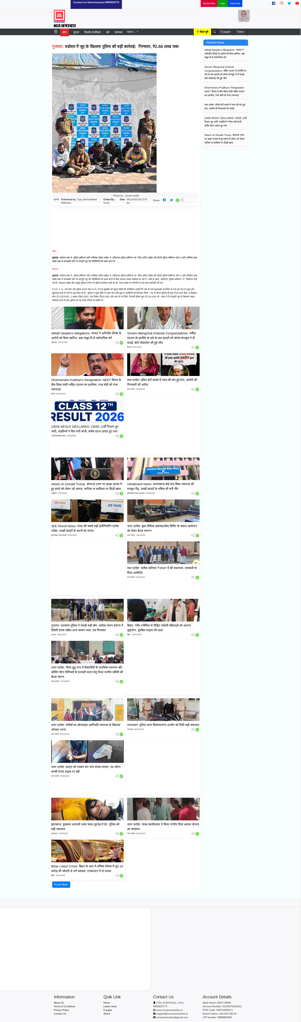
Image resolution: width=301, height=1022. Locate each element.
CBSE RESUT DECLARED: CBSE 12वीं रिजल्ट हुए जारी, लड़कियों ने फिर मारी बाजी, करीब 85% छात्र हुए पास (225, 122)
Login (222, 3)
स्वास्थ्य (118, 32)
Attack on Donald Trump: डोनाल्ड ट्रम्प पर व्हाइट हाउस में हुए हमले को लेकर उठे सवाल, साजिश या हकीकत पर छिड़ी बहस (224, 139)
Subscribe (235, 3)
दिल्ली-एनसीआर (92, 32)
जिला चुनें (204, 31)
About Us (59, 1002)
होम (64, 32)
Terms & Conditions (64, 1006)
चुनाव (76, 32)
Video (240, 31)
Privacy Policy (61, 1010)
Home (106, 1002)
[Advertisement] (32, 4)
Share (106, 1013)
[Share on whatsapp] (178, 200)
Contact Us (60, 1013)
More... (131, 31)
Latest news (110, 1006)
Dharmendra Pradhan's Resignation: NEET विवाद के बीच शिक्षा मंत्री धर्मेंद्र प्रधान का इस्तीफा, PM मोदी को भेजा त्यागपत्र (224, 91)
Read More (61, 884)
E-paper (226, 31)
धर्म (107, 32)
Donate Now (209, 3)
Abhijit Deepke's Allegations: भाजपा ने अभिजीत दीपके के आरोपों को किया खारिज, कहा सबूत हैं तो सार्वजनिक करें (224, 53)
